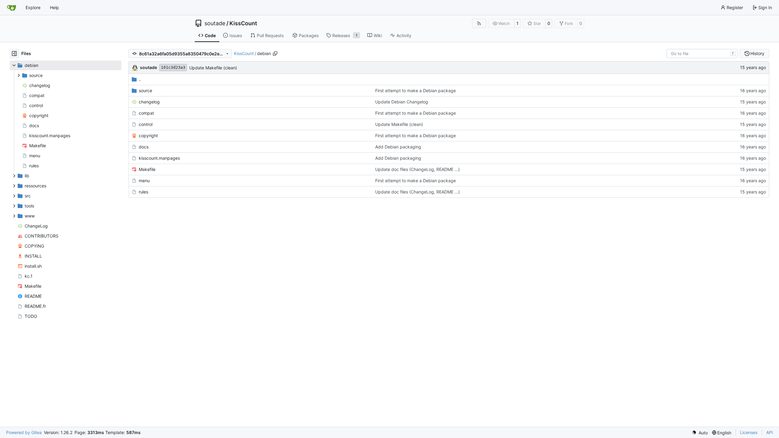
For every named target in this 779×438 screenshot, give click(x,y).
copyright (148, 135)
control (145, 124)
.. (140, 79)
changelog (149, 101)
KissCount (243, 23)
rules (143, 191)
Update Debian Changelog (401, 101)
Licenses (748, 432)
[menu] (700, 432)
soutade (214, 23)
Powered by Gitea (24, 432)
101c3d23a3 (173, 67)
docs (143, 146)
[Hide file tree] (14, 53)
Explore (33, 7)
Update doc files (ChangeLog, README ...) (417, 169)
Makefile (147, 169)
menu (144, 180)
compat (146, 113)
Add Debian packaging (398, 146)
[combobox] (702, 53)
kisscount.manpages (159, 158)
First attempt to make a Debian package (415, 90)
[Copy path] (275, 53)
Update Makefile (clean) (213, 67)
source (145, 90)
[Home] (11, 7)
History (757, 53)
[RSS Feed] (479, 23)
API (769, 432)
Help (54, 7)
